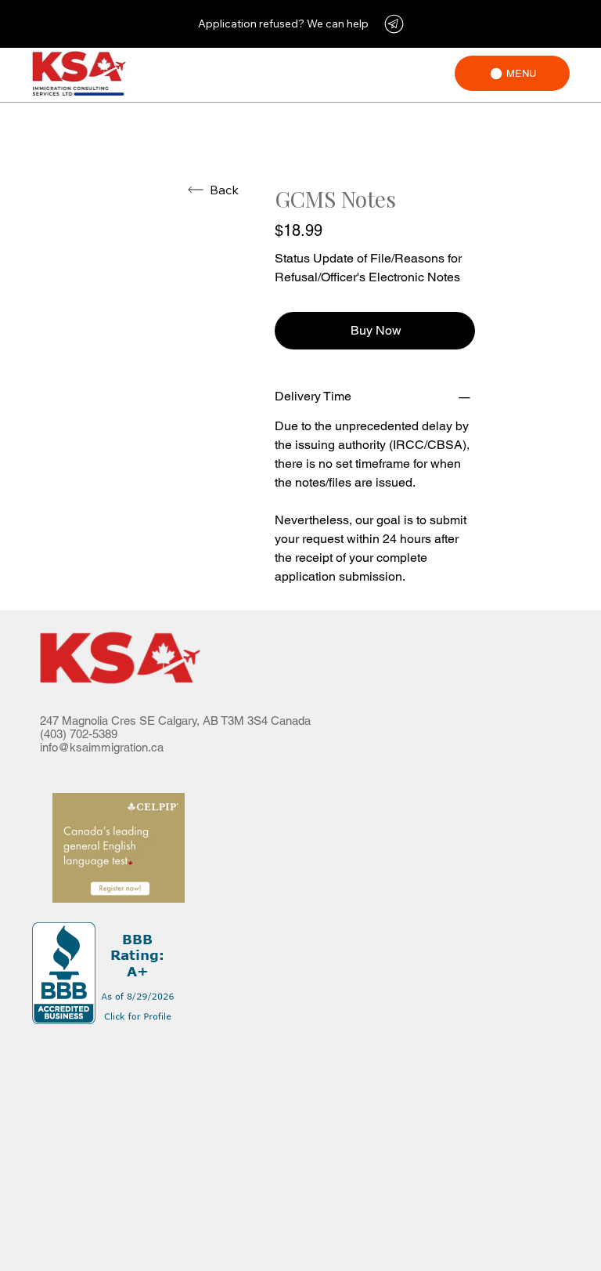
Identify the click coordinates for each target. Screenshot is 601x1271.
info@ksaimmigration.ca (102, 747)
